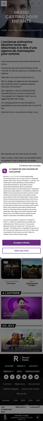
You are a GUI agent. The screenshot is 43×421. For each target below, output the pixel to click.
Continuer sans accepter (30, 165)
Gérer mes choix (21, 250)
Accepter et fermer (22, 242)
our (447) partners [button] (14, 176)
